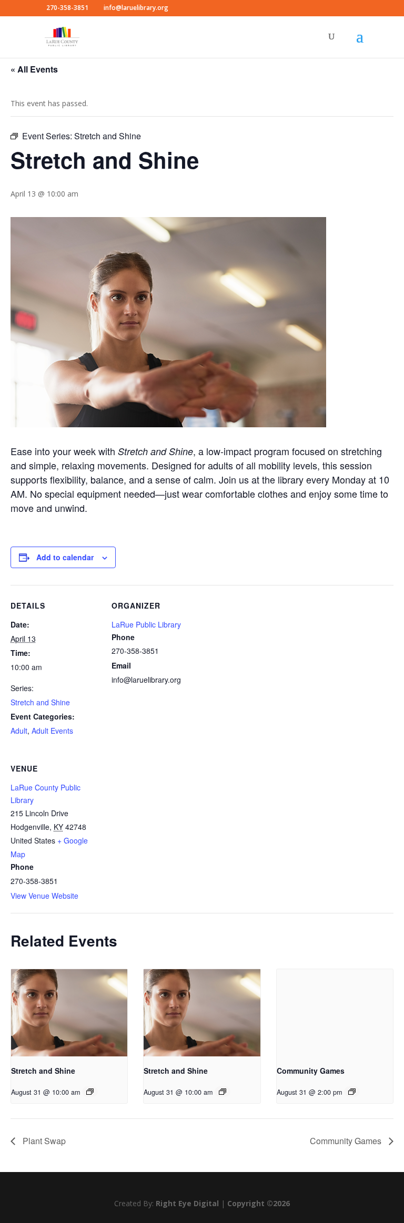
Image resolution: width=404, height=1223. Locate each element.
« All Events (34, 69)
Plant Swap (43, 1141)
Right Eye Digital (187, 1203)
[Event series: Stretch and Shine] (90, 1091)
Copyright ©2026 (258, 1203)
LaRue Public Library (146, 624)
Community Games (311, 1070)
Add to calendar (65, 557)
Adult (19, 730)
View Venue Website (44, 895)
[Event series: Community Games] (352, 1091)
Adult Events (52, 730)
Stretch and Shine (40, 702)
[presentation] (69, 1012)
